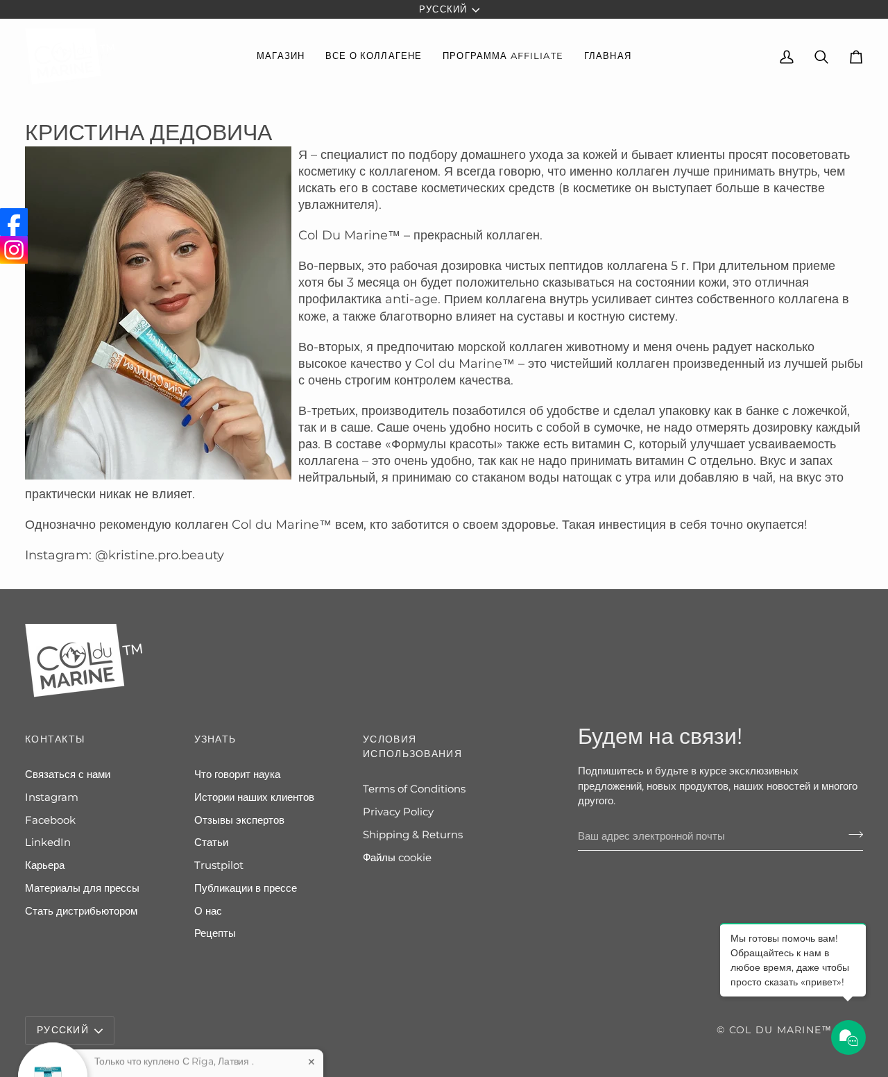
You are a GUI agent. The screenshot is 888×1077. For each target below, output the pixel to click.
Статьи (211, 842)
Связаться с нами (67, 774)
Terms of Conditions (414, 789)
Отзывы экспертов (239, 820)
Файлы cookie (397, 857)
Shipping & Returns (413, 835)
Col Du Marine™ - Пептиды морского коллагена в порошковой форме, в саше (181, 1048)
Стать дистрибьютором (81, 911)
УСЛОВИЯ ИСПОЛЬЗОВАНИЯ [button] (412, 746)
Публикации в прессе (245, 888)
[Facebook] (14, 222)
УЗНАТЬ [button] (215, 739)
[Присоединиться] (851, 834)
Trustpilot (219, 865)
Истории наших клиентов (254, 797)
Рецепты (215, 933)
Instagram (51, 797)
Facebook (50, 820)
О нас (208, 911)
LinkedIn (48, 842)
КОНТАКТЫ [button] (55, 739)
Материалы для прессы (82, 888)
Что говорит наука (237, 774)
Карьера (45, 865)
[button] (280, 56)
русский (443, 9)
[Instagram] (14, 250)
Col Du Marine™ (780, 1030)
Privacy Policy (398, 812)
